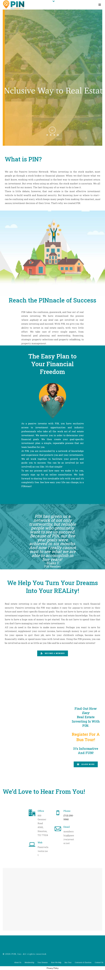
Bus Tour (68, 962)
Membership (29, 962)
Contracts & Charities (83, 962)
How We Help (56, 962)
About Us (17, 962)
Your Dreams (42, 962)
